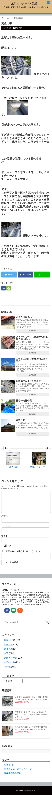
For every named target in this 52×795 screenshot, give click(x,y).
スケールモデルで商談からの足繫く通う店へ (32, 338)
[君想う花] (8, 425)
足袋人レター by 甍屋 (24, 3)
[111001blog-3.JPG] (17, 114)
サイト (4, 536)
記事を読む (32, 330)
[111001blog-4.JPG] (23, 74)
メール (5, 526)
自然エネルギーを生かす (28, 381)
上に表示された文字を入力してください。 (21, 551)
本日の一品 (9, 662)
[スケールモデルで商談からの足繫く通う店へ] (8, 342)
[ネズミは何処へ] (8, 322)
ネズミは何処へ (24, 317)
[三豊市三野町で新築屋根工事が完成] (8, 364)
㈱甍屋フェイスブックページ (18, 769)
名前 (4, 516)
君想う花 (20, 420)
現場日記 (18, 28)
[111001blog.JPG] (11, 235)
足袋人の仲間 (10, 658)
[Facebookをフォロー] (3, 288)
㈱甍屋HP (9, 765)
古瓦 (6, 653)
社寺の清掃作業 (24, 400)
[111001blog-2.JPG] (8, 74)
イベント (8, 644)
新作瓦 (7, 649)
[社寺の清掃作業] (8, 406)
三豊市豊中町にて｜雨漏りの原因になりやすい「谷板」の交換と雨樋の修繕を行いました (32, 714)
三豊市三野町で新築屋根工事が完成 (32, 360)
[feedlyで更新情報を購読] (8, 288)
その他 (7, 667)
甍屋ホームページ (12, 773)
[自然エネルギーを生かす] (8, 386)
